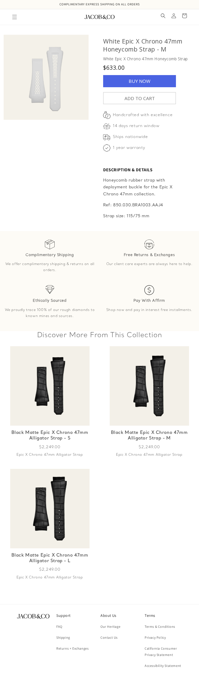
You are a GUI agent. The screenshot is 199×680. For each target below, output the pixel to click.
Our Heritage (110, 626)
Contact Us (109, 637)
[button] (14, 17)
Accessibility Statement (163, 665)
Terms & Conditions (160, 626)
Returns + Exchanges (72, 648)
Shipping (63, 637)
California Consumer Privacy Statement (161, 651)
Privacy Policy (155, 637)
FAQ (59, 626)
